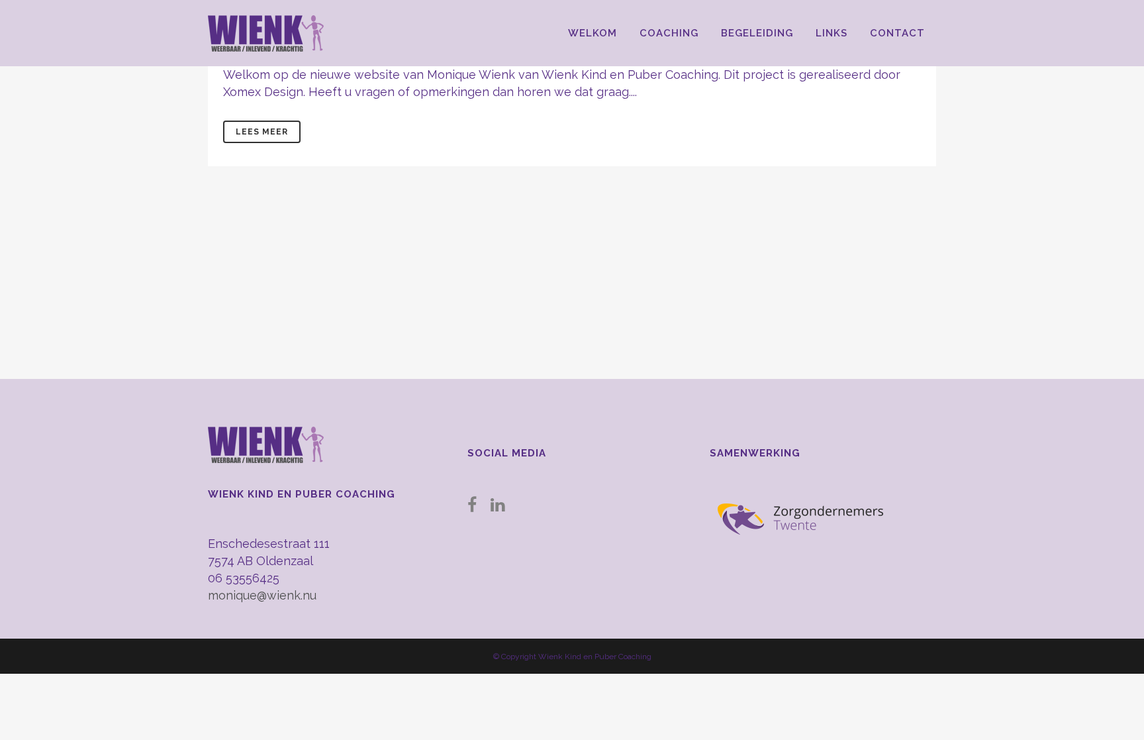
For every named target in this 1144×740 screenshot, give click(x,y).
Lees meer (262, 131)
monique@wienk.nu (262, 595)
